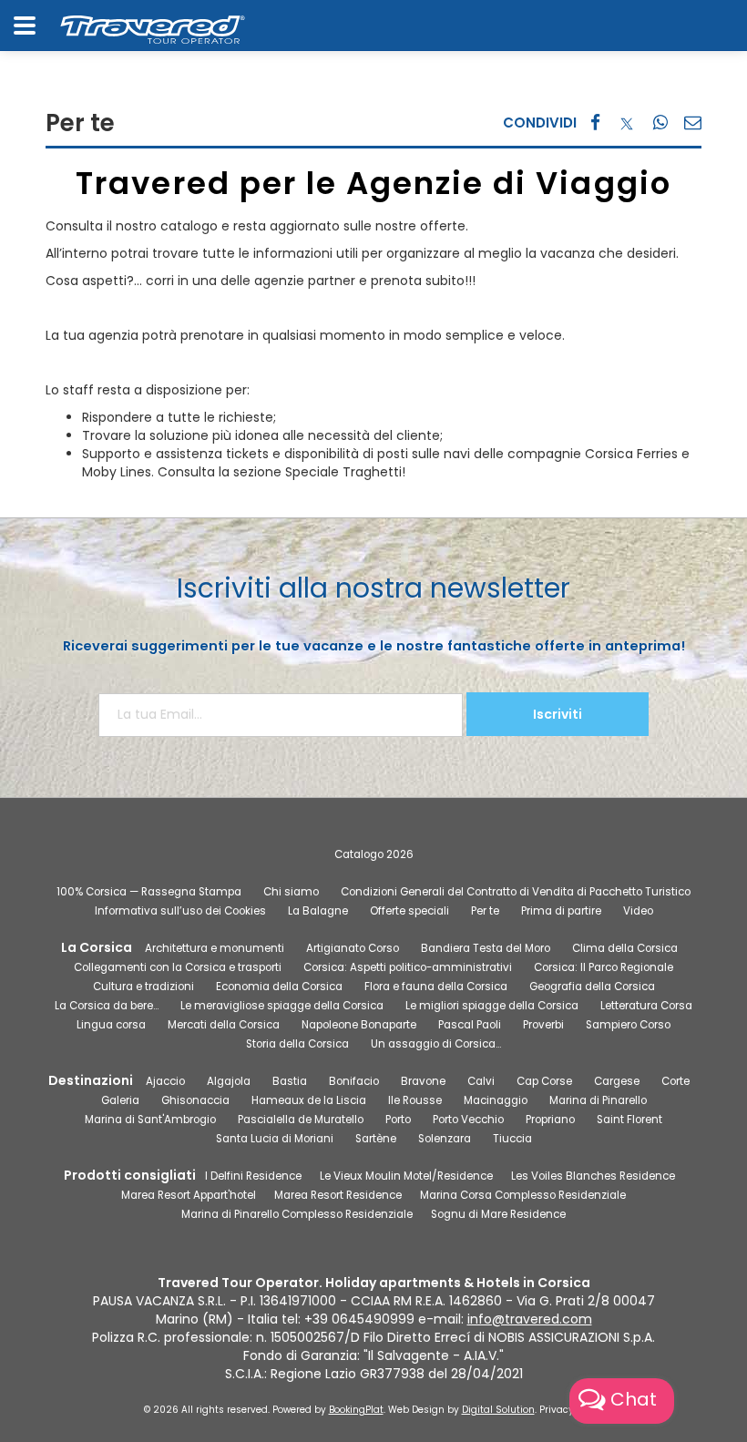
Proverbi (543, 1025)
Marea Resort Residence (338, 1195)
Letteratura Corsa (646, 1005)
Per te (485, 911)
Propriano (550, 1119)
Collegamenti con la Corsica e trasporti (177, 967)
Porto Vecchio (468, 1119)
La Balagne (318, 911)
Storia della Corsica (297, 1044)
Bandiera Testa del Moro (485, 948)
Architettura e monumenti (214, 948)
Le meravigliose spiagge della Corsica (282, 1005)
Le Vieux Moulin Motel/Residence (406, 1176)
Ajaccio (165, 1081)
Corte (675, 1081)
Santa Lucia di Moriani (274, 1138)
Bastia (289, 1081)
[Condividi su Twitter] (627, 123)
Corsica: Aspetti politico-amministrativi (407, 967)
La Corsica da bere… (107, 1005)
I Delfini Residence (253, 1176)
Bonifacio (354, 1081)
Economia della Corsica (279, 986)
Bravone (423, 1081)
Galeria (120, 1100)
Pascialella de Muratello (300, 1119)
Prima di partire (561, 911)
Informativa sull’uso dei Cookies (180, 911)
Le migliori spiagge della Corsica (491, 1005)
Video (638, 911)
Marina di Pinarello (598, 1100)
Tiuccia (512, 1138)
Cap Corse (544, 1081)
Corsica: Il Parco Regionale (603, 967)
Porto (398, 1119)
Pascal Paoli (469, 1025)
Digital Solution (498, 1409)
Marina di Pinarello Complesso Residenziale (297, 1214)
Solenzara (444, 1138)
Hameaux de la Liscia (308, 1100)
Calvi (481, 1081)
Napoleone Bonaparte (359, 1025)
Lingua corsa (111, 1025)
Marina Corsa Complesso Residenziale (523, 1195)
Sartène (375, 1138)
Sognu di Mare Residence (498, 1214)
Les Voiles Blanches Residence (593, 1176)
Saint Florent (629, 1119)
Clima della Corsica (625, 948)
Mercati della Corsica (224, 1025)
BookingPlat (356, 1409)
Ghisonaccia (195, 1100)
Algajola (229, 1081)
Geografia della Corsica (592, 986)
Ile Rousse (415, 1100)
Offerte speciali (409, 911)
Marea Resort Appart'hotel (188, 1195)
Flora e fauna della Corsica (435, 986)
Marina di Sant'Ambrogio (150, 1119)
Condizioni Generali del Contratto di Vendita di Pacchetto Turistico (516, 892)
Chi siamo (291, 892)
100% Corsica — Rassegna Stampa (148, 892)
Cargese (617, 1081)
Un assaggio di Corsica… (436, 1044)
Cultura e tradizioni (143, 986)
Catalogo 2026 (374, 854)
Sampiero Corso (628, 1025)
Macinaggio (495, 1100)
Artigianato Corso (352, 948)
